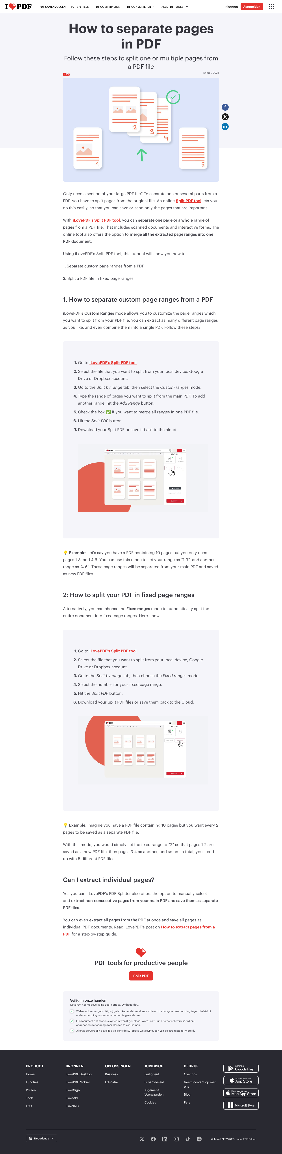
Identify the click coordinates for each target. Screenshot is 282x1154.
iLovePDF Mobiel (78, 1082)
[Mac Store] (241, 1092)
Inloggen (231, 6)
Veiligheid (152, 1074)
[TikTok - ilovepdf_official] (187, 1139)
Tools (29, 1098)
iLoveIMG (72, 1106)
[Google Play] (241, 1068)
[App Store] (241, 1080)
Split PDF (141, 976)
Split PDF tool (188, 200)
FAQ (29, 1106)
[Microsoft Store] (241, 1105)
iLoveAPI (72, 1098)
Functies (32, 1082)
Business (111, 1074)
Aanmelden (251, 6)
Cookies (150, 1102)
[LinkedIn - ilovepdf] (164, 1139)
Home (30, 1074)
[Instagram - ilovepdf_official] (176, 1139)
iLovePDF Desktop (79, 1074)
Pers (187, 1102)
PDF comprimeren (107, 6)
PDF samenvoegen (52, 6)
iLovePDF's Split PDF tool (96, 220)
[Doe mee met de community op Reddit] (199, 1139)
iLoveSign (73, 1090)
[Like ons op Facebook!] (153, 1139)
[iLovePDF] (18, 6)
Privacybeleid (154, 1082)
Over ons (190, 1074)
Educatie (111, 1082)
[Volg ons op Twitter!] (141, 1139)
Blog (66, 74)
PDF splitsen (80, 6)
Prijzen (31, 1090)
